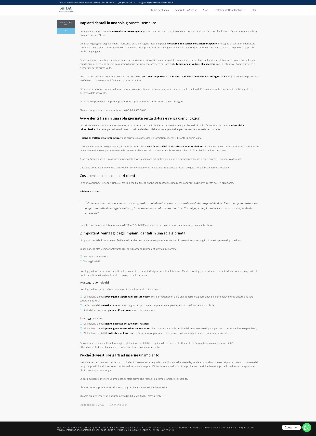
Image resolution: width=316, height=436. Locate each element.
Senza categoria (118, 405)
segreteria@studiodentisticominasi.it (156, 3)
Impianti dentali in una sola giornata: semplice (118, 22)
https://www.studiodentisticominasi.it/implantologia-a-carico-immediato (119, 347)
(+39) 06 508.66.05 (126, 3)
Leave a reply (154, 395)
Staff (205, 10)
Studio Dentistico (159, 10)
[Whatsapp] (306, 427)
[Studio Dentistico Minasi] (66, 10)
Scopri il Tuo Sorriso (186, 10)
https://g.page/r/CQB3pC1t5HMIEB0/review (129, 225)
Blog (254, 10)
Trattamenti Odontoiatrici (228, 10)
